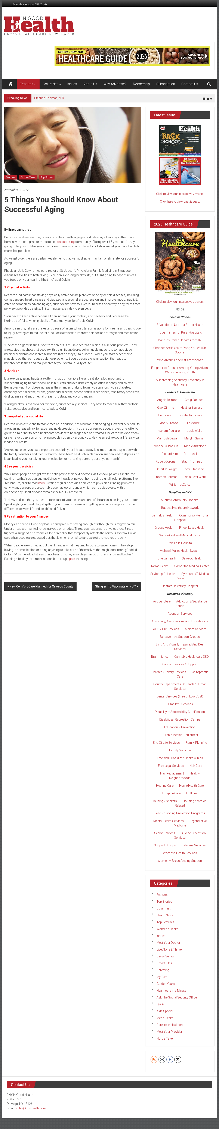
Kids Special (165, 1011)
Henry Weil (165, 415)
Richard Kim (169, 453)
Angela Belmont (167, 400)
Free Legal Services (171, 765)
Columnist (50, 84)
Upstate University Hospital (180, 586)
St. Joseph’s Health (163, 574)
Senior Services (164, 833)
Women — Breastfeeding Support (180, 860)
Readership (141, 84)
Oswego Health (192, 558)
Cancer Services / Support (180, 664)
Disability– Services (180, 704)
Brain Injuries (160, 656)
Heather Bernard (192, 407)
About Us (90, 84)
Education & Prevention (179, 727)
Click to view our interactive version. (180, 194)
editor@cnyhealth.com (30, 1108)
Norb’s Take (165, 1038)
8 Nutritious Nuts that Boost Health (180, 324)
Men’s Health (165, 1018)
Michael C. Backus (166, 446)
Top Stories (47, 177)
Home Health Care (191, 785)
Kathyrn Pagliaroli (169, 430)
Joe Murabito (169, 423)
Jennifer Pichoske (190, 415)
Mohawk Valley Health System (180, 550)
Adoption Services (180, 613)
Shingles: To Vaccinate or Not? (115, 586)
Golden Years (28, 177)
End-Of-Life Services (166, 742)
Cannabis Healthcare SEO (191, 656)
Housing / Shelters (164, 801)
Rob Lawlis (191, 453)
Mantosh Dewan (168, 438)
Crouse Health (163, 527)
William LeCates (180, 484)
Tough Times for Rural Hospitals (180, 332)
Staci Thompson (192, 461)
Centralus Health (162, 515)
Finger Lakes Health (192, 527)
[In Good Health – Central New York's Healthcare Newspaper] (10, 84)
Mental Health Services (168, 821)
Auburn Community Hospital (180, 500)
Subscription (165, 84)
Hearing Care (164, 785)
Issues (72, 84)
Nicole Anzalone (195, 446)
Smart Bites (164, 963)
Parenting (163, 970)
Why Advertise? (115, 84)
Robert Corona (166, 461)
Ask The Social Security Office (177, 997)
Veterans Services (194, 845)
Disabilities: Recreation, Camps (180, 719)
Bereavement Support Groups (180, 636)
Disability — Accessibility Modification (180, 712)
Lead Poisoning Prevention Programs (180, 813)
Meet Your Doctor (168, 942)
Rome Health (160, 566)
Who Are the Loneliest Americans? (180, 360)
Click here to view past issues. (180, 201)
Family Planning (196, 742)
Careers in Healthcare (171, 1025)
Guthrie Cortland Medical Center (180, 535)
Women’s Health (167, 929)
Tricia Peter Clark (194, 477)
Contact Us (189, 84)
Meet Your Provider (169, 1031)
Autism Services (196, 629)
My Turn (162, 977)
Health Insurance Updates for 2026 (180, 340)
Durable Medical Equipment (180, 735)
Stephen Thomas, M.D (49, 98)
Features (26, 84)
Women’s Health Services (180, 853)
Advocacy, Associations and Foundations (180, 621)
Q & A (160, 1004)
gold (72, 559)
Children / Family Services (168, 672)
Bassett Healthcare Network (180, 507)
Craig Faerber (194, 400)
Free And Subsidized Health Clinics (180, 758)
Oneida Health (166, 558)
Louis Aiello (194, 430)
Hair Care (195, 765)
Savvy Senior (165, 956)
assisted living (65, 241)
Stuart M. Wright (166, 469)
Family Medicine (180, 750)
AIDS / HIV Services (166, 629)
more (42, 483)
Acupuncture (161, 601)
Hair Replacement (172, 773)
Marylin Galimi (193, 438)
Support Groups (165, 845)
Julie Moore (192, 423)
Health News (165, 915)
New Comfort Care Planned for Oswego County (41, 586)
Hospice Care (171, 793)
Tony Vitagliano (193, 469)
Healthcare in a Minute (171, 990)
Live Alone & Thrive (169, 949)
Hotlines (191, 793)
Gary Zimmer (166, 407)
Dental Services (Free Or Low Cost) (180, 696)
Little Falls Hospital (179, 543)
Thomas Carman (166, 477)
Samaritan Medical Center (191, 566)
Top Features (165, 922)
